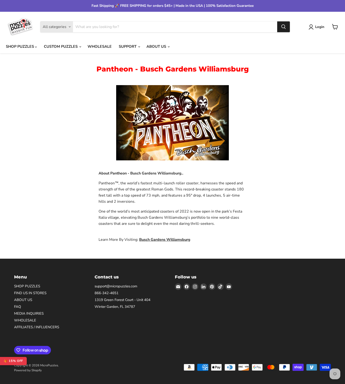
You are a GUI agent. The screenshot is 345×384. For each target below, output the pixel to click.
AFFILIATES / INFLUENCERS (36, 327)
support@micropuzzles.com (116, 286)
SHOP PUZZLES (20, 46)
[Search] (283, 26)
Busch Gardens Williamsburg (164, 239)
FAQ (17, 306)
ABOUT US (156, 46)
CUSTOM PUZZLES (61, 46)
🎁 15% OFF (13, 361)
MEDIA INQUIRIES (29, 313)
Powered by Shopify (28, 370)
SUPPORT (128, 46)
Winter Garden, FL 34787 (115, 306)
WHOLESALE (100, 46)
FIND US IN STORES (30, 293)
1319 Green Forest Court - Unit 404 (122, 299)
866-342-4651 (107, 293)
